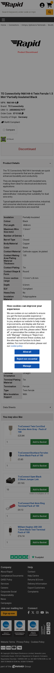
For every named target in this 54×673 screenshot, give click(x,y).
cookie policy (16, 346)
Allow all (27, 352)
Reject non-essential (27, 359)
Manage (27, 366)
